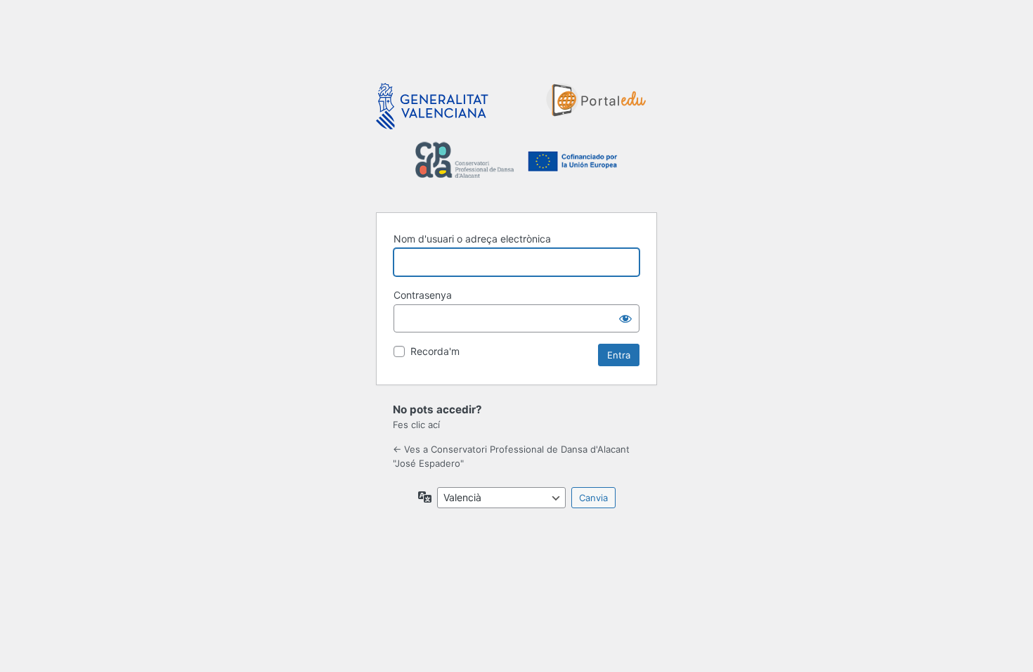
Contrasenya (423, 295)
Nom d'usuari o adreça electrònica (472, 239)
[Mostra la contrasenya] (625, 318)
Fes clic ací (416, 424)
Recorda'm (435, 351)
